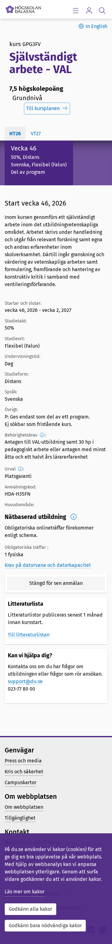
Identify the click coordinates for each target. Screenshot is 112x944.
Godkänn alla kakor (30, 909)
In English (96, 26)
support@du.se (25, 681)
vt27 (36, 134)
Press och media (23, 761)
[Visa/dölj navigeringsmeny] (75, 10)
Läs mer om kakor (24, 892)
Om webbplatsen (24, 807)
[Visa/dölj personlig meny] (89, 10)
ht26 (15, 134)
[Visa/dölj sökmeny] (102, 10)
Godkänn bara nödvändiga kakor (45, 925)
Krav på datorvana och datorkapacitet (48, 565)
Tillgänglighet (20, 818)
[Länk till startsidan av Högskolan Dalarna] (23, 8)
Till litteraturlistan (28, 635)
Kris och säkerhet (24, 772)
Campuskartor (20, 782)
